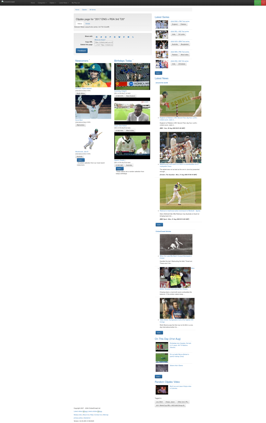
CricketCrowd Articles (163, 231)
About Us (86, 415)
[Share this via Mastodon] (124, 37)
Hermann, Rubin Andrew (83, 88)
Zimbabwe (181, 64)
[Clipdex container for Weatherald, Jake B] (93, 138)
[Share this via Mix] (110, 37)
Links (80, 415)
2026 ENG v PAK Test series (180, 21)
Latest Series (162, 17)
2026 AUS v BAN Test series (180, 41)
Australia (79, 156)
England (174, 24)
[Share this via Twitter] (101, 37)
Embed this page (86, 44)
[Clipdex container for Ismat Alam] (93, 107)
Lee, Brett (159, 402)
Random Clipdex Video (167, 381)
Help (91, 415)
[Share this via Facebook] (97, 37)
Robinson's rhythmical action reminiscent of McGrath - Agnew (180, 211)
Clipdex (52, 3)
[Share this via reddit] (106, 37)
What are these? (100, 40)
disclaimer (87, 418)
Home (33, 3)
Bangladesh (185, 44)
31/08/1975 (119, 96)
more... (158, 73)
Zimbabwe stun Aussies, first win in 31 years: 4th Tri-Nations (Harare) (180, 345)
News (75, 415)
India (173, 34)
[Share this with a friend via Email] (128, 37)
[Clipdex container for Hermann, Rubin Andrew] (93, 75)
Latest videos (78, 411)
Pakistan (183, 24)
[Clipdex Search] (263, 3)
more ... (80, 160)
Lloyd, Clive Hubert (120, 126)
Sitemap (105, 415)
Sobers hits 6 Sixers (176, 365)
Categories (42, 3)
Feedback (82, 50)
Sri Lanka (181, 34)
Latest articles (92, 411)
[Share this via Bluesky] (119, 37)
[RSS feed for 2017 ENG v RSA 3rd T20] (133, 37)
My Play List (76, 3)
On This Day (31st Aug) (168, 338)
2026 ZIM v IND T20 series (179, 61)
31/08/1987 (119, 165)
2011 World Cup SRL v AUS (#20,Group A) (170, 405)
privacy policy (78, 418)
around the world (162, 83)
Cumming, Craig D (120, 91)
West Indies (130, 130)
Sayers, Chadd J (119, 160)
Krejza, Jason (170, 402)
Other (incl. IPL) (183, 402)
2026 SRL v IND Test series (180, 31)
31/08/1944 (119, 130)
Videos (80, 24)
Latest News (63, 3)
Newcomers (82, 60)
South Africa (81, 93)
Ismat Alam (79, 120)
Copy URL (88, 42)
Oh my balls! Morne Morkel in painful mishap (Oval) (179, 355)
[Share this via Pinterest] (115, 37)
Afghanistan (80, 125)
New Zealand (130, 96)
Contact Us (98, 415)
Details (88, 24)
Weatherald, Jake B (81, 152)
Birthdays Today (123, 60)
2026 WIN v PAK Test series (180, 52)
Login (257, 3)
